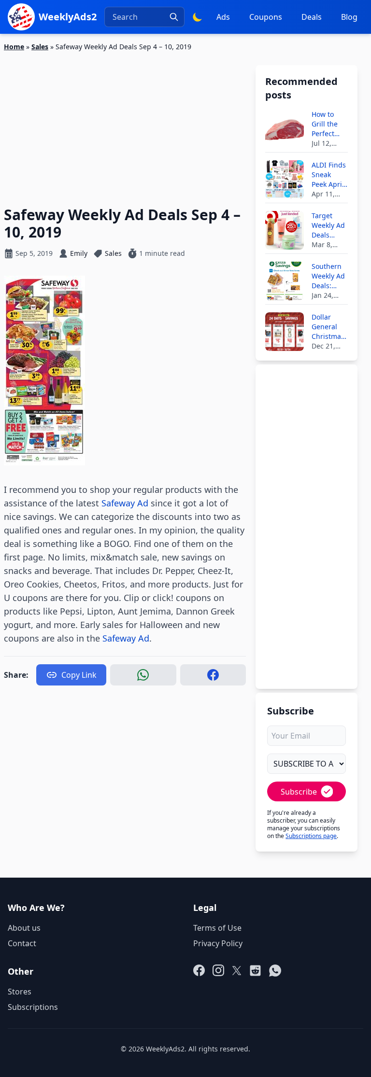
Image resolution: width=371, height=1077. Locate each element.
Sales (39, 46)
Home (14, 46)
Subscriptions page (311, 836)
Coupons (265, 17)
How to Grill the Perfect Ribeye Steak (325, 124)
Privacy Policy (218, 943)
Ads (223, 17)
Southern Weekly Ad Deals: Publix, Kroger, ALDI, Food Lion (329, 276)
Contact (22, 943)
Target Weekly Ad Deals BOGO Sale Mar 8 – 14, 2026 (329, 225)
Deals (311, 17)
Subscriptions (33, 1007)
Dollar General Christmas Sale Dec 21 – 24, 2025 (328, 326)
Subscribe (299, 791)
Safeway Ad (124, 503)
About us (24, 928)
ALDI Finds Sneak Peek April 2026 (329, 174)
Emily (78, 253)
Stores (19, 991)
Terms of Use (217, 928)
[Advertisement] (125, 123)
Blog (349, 17)
